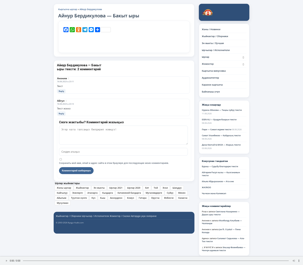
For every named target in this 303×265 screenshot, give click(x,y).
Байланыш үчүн (211, 91)
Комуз (130, 197)
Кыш (102, 197)
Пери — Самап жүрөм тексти (216, 129)
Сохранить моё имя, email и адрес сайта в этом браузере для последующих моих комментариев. (114, 162)
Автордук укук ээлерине (144, 215)
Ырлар (205, 56)
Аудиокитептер (210, 77)
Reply (61, 91)
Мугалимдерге (154, 192)
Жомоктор (208, 63)
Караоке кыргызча (212, 84)
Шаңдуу (177, 187)
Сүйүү (170, 192)
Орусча (155, 197)
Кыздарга (107, 192)
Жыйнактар (82, 187)
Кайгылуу (62, 192)
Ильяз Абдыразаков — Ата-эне (218, 181)
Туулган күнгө (79, 197)
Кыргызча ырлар (67, 9)
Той (156, 187)
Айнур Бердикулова (91, 9)
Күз (93, 197)
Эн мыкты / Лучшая (213, 43)
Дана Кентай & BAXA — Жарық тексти (221, 144)
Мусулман (62, 202)
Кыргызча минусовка (214, 70)
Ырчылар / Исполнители (216, 50)
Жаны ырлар (64, 187)
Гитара (142, 197)
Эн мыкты (99, 187)
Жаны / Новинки (211, 29)
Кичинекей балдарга (129, 192)
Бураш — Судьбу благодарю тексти (220, 166)
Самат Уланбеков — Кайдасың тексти (221, 135)
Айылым (61, 197)
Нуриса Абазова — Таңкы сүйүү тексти (222, 110)
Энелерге (77, 192)
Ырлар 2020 (133, 187)
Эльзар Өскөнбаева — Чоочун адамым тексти (223, 249)
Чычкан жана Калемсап (214, 193)
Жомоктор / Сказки (120, 215)
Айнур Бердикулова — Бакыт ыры (98, 15)
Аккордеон (116, 197)
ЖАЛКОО (206, 187)
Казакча (182, 197)
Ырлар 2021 (115, 187)
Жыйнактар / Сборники (215, 36)
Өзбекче (169, 197)
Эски (165, 187)
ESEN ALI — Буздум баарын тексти (219, 119)
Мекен (181, 192)
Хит (147, 187)
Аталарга (92, 192)
